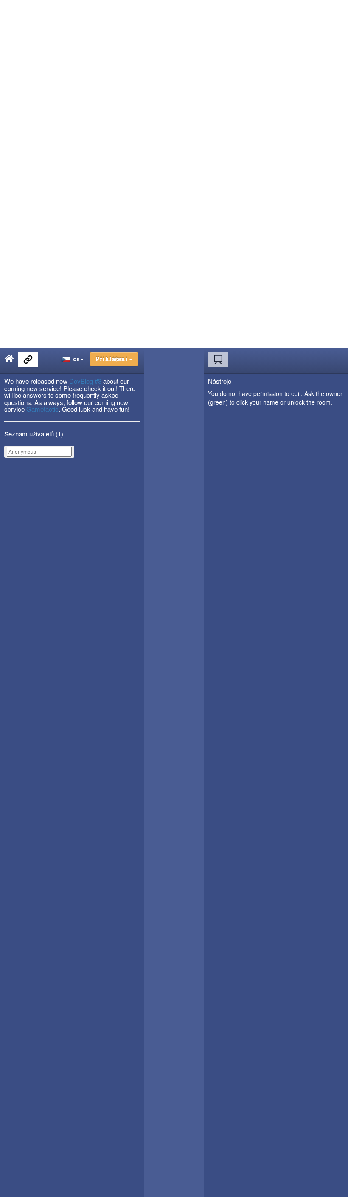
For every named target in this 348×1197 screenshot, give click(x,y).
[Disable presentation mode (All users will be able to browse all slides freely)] (218, 359)
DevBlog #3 (85, 381)
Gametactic (42, 409)
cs (74, 359)
